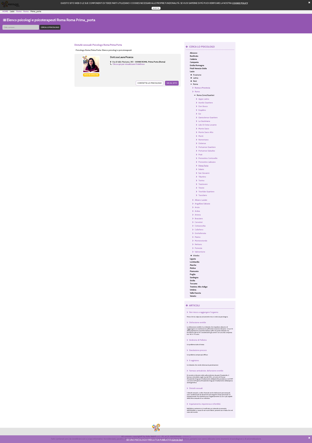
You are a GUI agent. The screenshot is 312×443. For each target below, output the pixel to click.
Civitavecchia (200, 226)
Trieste (201, 188)
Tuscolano (202, 195)
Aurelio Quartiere (205, 102)
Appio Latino (203, 99)
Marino (197, 237)
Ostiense (202, 143)
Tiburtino (202, 177)
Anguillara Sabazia (202, 203)
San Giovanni (203, 173)
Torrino (201, 180)
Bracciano (199, 218)
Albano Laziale (201, 200)
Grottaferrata (200, 233)
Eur (199, 114)
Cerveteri (199, 222)
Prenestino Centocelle (207, 158)
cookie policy (240, 3)
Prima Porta (203, 165)
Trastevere (203, 184)
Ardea (197, 211)
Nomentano (203, 140)
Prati (200, 154)
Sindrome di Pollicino (198, 340)
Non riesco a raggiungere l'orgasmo (203, 312)
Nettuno (198, 244)
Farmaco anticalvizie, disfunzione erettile (206, 371)
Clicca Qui (177, 440)
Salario (201, 169)
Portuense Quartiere (207, 147)
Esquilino (202, 110)
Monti (200, 136)
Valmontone (200, 252)
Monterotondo (201, 241)
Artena (198, 215)
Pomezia (198, 248)
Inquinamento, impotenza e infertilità (204, 404)
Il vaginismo (194, 360)
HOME (5, 11)
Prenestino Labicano (207, 162)
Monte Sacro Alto (205, 132)
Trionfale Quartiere (206, 191)
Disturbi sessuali (196, 388)
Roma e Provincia (202, 88)
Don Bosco (203, 106)
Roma (18, 11)
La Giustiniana (204, 121)
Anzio (197, 207)
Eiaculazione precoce (198, 350)
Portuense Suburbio (206, 151)
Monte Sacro (203, 128)
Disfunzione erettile (197, 322)
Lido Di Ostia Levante (207, 125)
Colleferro (199, 229)
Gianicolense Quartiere (208, 117)
